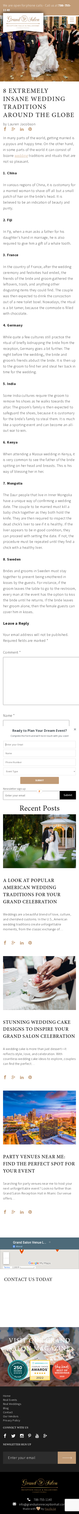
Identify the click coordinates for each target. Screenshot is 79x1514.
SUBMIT (39, 780)
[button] (39, 730)
